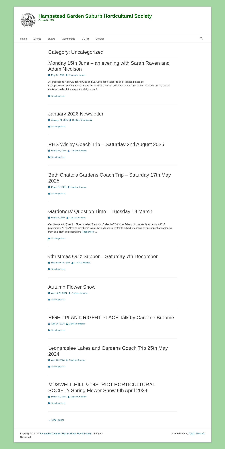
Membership (68, 38)
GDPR (85, 38)
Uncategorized (58, 96)
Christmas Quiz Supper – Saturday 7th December (103, 256)
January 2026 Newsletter (75, 113)
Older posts (56, 419)
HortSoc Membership (82, 120)
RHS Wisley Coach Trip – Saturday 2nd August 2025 (106, 144)
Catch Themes (197, 433)
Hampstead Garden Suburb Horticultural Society (95, 16)
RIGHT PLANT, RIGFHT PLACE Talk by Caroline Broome (111, 317)
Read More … (89, 231)
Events (37, 38)
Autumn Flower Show (72, 287)
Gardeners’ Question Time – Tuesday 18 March (100, 211)
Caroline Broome (78, 150)
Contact (100, 38)
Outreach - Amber (77, 75)
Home (23, 38)
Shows (51, 38)
